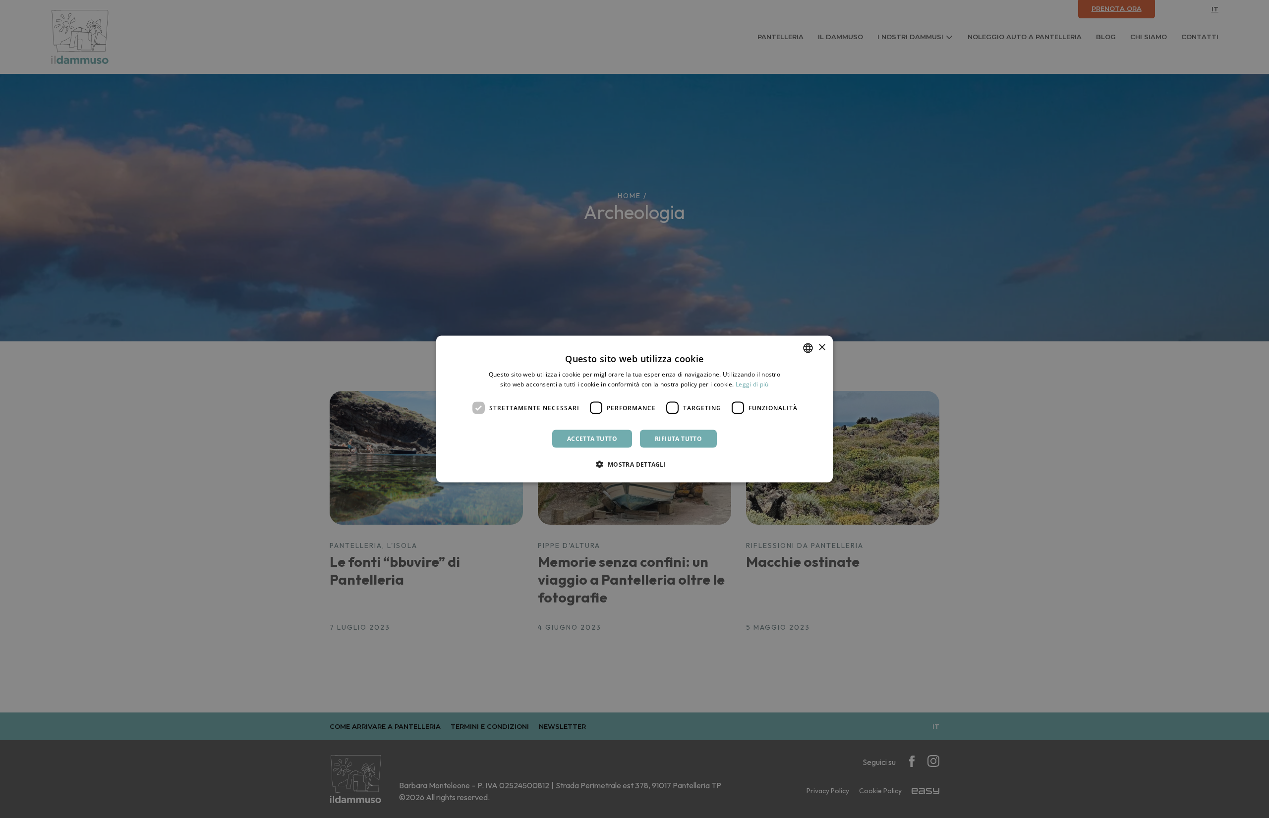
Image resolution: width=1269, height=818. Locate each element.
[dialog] (634, 409)
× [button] (821, 347)
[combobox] (808, 348)
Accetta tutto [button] (592, 439)
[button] (634, 464)
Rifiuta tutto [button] (678, 439)
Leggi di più (752, 384)
